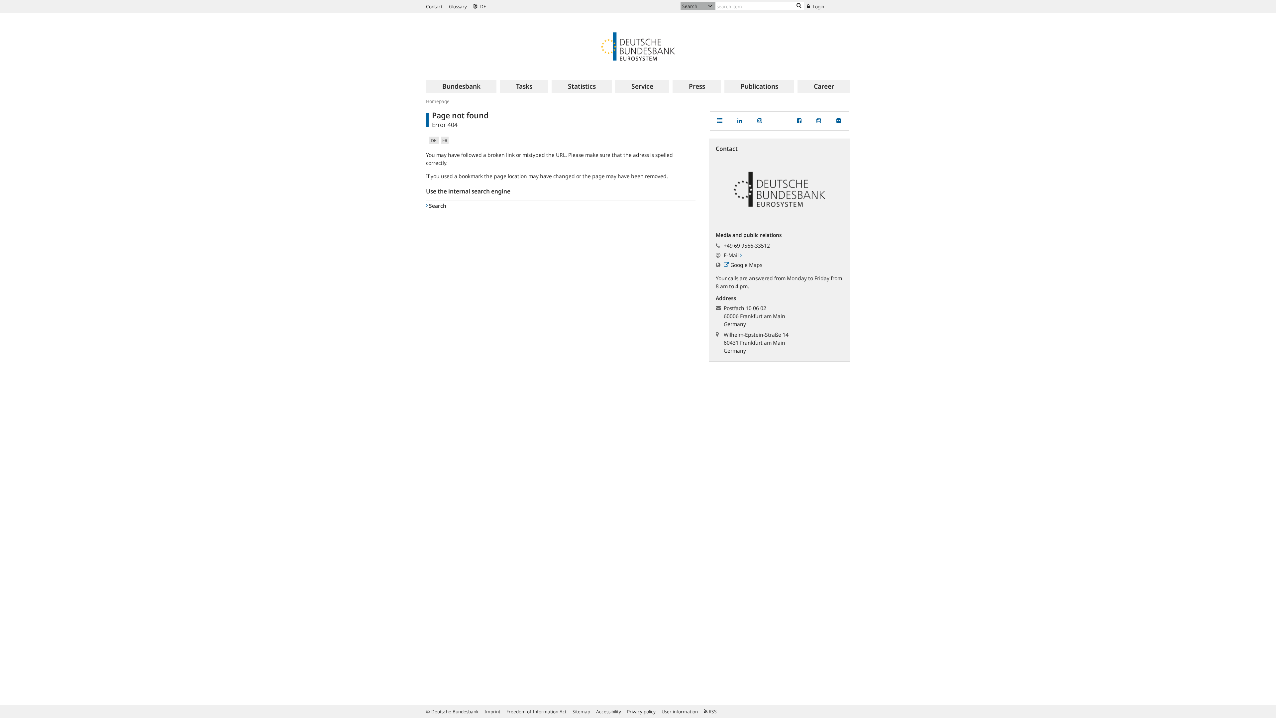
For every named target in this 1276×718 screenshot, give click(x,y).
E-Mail (732, 255)
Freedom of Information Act (536, 711)
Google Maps (745, 265)
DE (482, 6)
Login (817, 6)
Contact (434, 6)
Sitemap (581, 711)
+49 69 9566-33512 (747, 245)
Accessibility (608, 711)
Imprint (492, 711)
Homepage (438, 101)
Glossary (458, 6)
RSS (712, 711)
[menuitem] (461, 86)
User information (680, 711)
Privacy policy (641, 711)
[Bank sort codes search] (799, 6)
